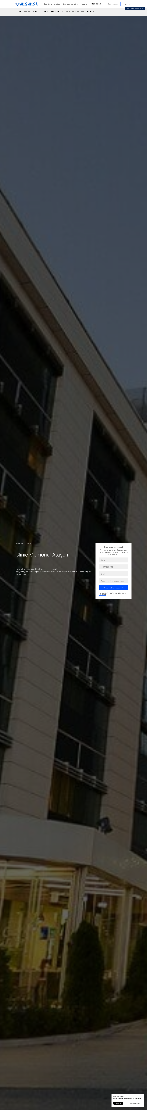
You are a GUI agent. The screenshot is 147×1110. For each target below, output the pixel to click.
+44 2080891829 (95, 4)
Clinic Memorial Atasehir (85, 11)
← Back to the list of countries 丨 (27, 11)
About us (84, 4)
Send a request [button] (113, 4)
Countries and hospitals (52, 4)
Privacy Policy (111, 593)
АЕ (125, 4)
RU (129, 4)
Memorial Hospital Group (65, 11)
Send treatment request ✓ (113, 588)
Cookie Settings (135, 1103)
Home (44, 11)
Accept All (118, 1103)
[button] (135, 8)
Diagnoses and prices (70, 4)
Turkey (51, 11)
